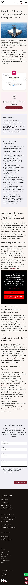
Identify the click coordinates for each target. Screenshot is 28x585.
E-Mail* (2, 447)
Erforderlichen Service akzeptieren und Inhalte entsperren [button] (14, 297)
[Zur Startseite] (2, 2)
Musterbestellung (5, 551)
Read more (15, 85)
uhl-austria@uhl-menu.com (7, 509)
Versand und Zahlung (6, 554)
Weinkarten (4, 385)
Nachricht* (3, 459)
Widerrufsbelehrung (5, 560)
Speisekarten (14, 358)
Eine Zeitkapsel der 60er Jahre (11, 124)
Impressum (3, 556)
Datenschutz (4, 558)
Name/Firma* (4, 440)
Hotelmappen (12, 268)
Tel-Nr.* (2, 453)
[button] (25, 79)
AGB (2, 552)
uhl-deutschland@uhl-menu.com (8, 527)
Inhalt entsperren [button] (14, 292)
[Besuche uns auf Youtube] (6, 574)
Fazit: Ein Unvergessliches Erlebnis (12, 131)
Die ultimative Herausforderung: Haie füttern (14, 129)
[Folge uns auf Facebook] (2, 574)
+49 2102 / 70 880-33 (6, 524)
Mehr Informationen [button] (14, 288)
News (2, 562)
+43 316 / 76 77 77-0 (6, 505)
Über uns (3, 549)
